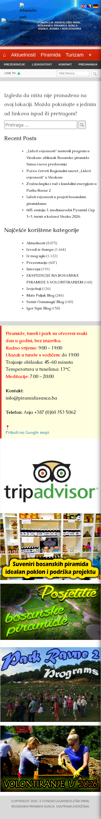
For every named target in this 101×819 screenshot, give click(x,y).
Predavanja (88, 64)
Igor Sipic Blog (38, 308)
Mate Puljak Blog (40, 295)
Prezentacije (14, 64)
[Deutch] (95, 6)
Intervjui (33, 269)
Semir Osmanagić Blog (45, 301)
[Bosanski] (89, 6)
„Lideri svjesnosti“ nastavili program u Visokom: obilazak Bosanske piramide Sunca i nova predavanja (57, 157)
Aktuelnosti (35, 243)
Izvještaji (33, 288)
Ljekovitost (42, 64)
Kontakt (65, 64)
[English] (83, 6)
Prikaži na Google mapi (27, 432)
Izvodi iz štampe (40, 249)
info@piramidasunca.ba (31, 398)
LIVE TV (10, 73)
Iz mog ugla (35, 256)
